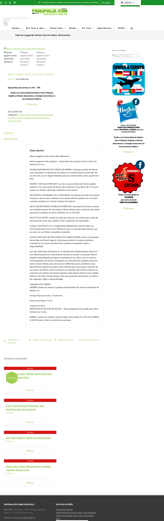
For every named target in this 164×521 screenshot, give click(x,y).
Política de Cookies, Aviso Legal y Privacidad (75, 515)
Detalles (31, 390)
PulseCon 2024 (14, 121)
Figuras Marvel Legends (28, 114)
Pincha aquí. (32, 104)
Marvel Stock (43, 117)
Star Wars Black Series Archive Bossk (28, 438)
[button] (132, 28)
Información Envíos (64, 509)
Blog (58, 518)
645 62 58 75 (29, 517)
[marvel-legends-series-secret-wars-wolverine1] (36, 48)
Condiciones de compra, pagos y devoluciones (76, 512)
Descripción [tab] (9, 133)
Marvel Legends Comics (26, 117)
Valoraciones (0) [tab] (11, 138)
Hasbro (43, 114)
